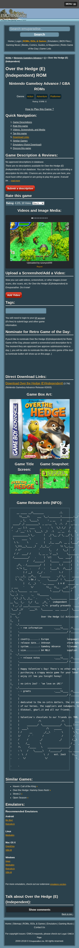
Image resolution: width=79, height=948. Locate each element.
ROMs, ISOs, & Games (34, 41)
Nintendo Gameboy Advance (28, 58)
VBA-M (9, 850)
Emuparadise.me (36, 941)
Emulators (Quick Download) (27, 144)
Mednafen (10, 835)
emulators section (58, 884)
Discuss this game (22, 148)
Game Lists (45, 48)
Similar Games (20, 141)
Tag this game (20, 133)
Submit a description (20, 188)
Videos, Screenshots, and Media (29, 129)
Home (11, 41)
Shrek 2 (17, 794)
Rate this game (20, 126)
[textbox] (21, 310)
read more (15, 180)
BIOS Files (65, 41)
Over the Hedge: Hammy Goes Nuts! (32, 790)
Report (39, 267)
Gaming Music (13, 45)
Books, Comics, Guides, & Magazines (40, 45)
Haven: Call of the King (25, 786)
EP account (40, 318)
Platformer (55, 96)
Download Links (21, 137)
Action (30, 96)
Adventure (42, 96)
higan (8, 861)
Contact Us (39, 927)
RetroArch (10, 824)
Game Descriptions (22, 122)
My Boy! (9, 820)
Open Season (20, 797)
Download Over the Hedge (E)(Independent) (34, 383)
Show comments (39, 909)
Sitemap (17, 923)
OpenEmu (10, 846)
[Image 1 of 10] (39, 241)
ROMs (8, 58)
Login (18, 41)
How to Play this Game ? (39, 109)
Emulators (53, 41)
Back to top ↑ (67, 914)
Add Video (13, 295)
